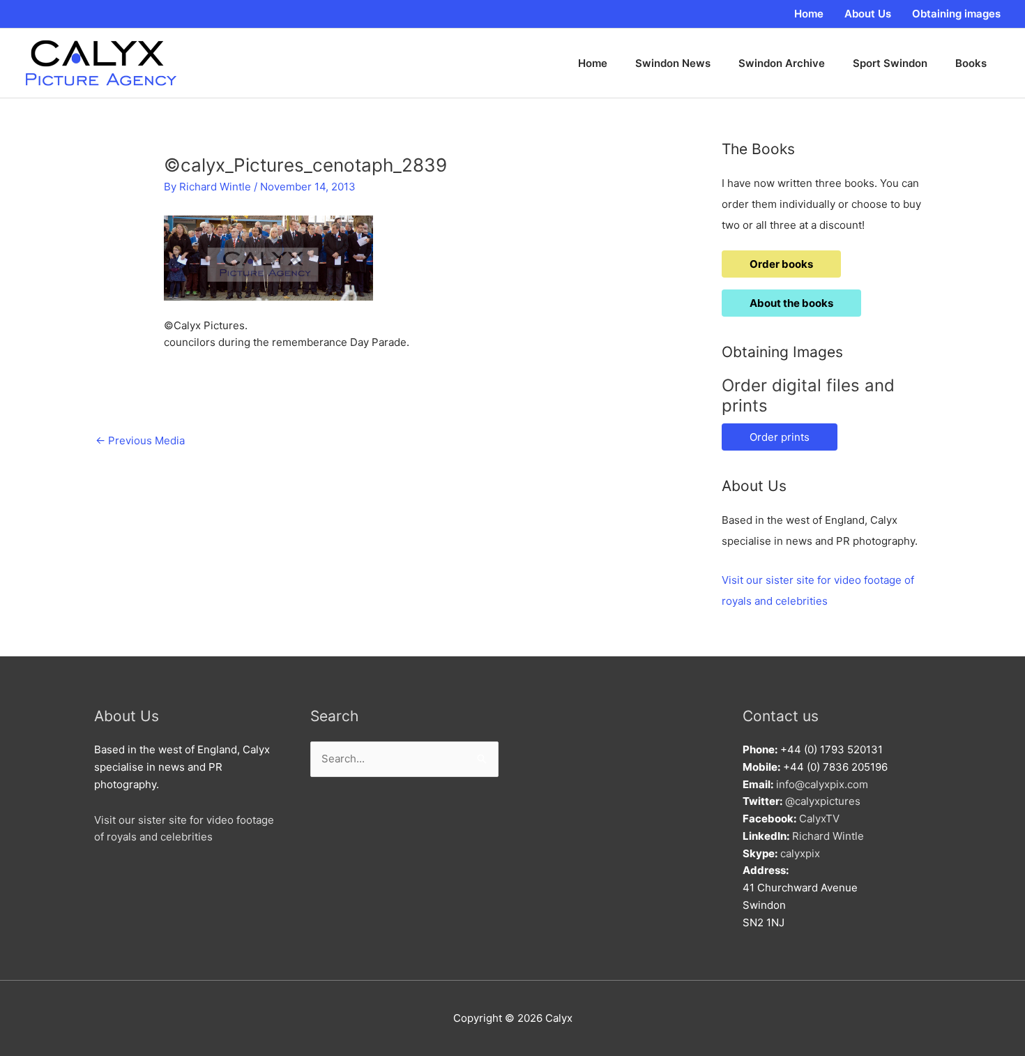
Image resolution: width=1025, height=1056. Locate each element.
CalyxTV (819, 818)
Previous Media (140, 440)
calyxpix (800, 853)
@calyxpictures (822, 801)
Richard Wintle (828, 836)
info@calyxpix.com (822, 784)
